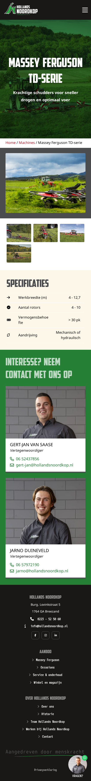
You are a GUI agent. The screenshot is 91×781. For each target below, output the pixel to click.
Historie (48, 713)
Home (11, 143)
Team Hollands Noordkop (48, 721)
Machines (27, 143)
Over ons (48, 706)
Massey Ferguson (47, 659)
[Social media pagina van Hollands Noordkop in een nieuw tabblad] (35, 635)
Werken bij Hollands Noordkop (47, 728)
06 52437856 (27, 459)
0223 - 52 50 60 (49, 619)
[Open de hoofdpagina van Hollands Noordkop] (21, 9)
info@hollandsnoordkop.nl (49, 626)
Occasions (48, 667)
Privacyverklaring (45, 770)
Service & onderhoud (47, 674)
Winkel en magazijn (48, 682)
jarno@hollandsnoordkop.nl (42, 571)
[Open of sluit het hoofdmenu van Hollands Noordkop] (85, 10)
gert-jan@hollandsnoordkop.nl (44, 465)
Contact (47, 736)
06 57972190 (27, 565)
